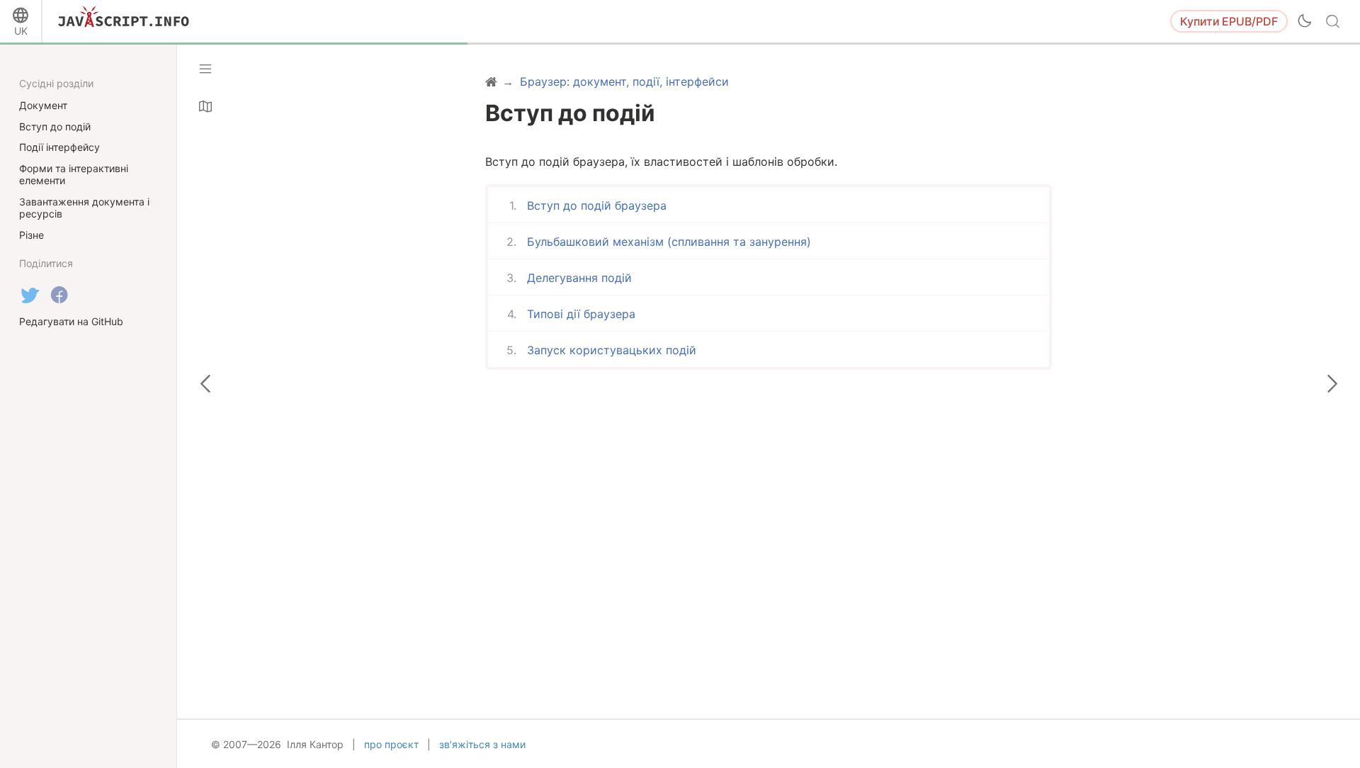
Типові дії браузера (581, 314)
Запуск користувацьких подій (611, 350)
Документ (43, 105)
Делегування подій (579, 278)
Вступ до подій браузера (597, 205)
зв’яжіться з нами (482, 744)
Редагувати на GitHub (71, 321)
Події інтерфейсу (59, 147)
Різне (31, 235)
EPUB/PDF (1229, 21)
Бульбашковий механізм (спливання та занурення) (669, 242)
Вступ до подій (55, 126)
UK (21, 31)
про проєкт (391, 744)
